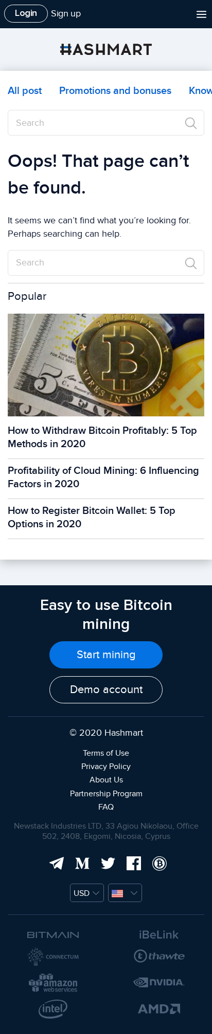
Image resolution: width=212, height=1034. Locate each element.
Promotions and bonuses (115, 91)
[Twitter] (106, 862)
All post (25, 91)
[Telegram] (54, 862)
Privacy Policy (106, 766)
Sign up (65, 13)
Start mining (106, 654)
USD (82, 893)
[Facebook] (132, 862)
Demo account (106, 689)
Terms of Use (106, 753)
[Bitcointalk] (157, 862)
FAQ (106, 807)
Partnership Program (106, 794)
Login (26, 12)
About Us (106, 780)
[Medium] (80, 862)
